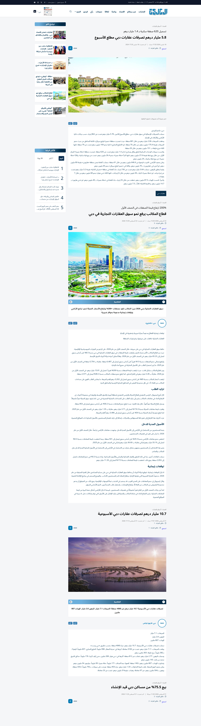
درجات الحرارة (131, 2)
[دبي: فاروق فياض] (162, 623)
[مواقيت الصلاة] (35, 12)
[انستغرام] (38, 2)
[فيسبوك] (44, 2)
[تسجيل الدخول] (65, 2)
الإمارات (142, 12)
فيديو (85, 12)
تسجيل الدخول (60, 2)
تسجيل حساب (51, 2)
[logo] (158, 12)
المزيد (78, 12)
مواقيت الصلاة (140, 2)
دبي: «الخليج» (150, 323)
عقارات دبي (161, 193)
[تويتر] (41, 2)
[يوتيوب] (34, 2)
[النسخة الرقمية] (48, 12)
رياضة (114, 12)
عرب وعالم (131, 12)
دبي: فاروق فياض (149, 623)
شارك (75, 48)
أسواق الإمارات (156, 26)
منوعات (99, 12)
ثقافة (107, 12)
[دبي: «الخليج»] (162, 323)
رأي (91, 12)
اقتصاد (122, 12)
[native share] (70, 48)
